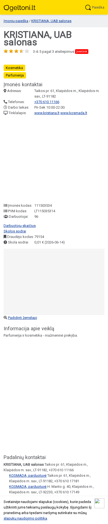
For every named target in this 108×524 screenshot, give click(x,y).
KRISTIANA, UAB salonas (51, 21)
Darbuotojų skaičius (20, 226)
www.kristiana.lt (47, 113)
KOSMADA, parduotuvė (28, 475)
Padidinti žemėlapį (22, 318)
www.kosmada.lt (73, 113)
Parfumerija (15, 75)
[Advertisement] (54, 159)
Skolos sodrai (15, 231)
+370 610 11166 (46, 102)
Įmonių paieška (16, 21)
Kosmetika (14, 68)
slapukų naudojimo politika (25, 518)
